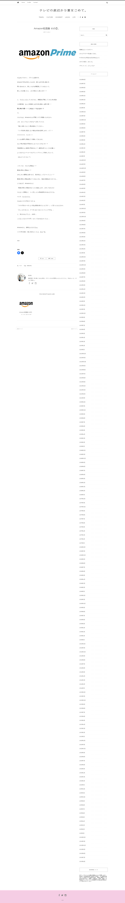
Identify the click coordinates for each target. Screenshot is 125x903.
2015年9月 (82, 607)
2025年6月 (82, 136)
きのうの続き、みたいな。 (86, 61)
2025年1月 (82, 156)
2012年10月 (82, 748)
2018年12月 (82, 450)
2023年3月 (82, 244)
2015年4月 (82, 627)
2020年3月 (82, 390)
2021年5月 (82, 333)
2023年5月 (82, 236)
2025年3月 (82, 148)
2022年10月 (82, 265)
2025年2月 (82, 152)
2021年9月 (82, 317)
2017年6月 (82, 523)
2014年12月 (82, 644)
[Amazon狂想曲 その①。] (26, 304)
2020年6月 (82, 377)
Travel (41, 17)
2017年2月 (82, 539)
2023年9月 (82, 220)
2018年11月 (82, 454)
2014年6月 (82, 668)
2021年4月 (82, 337)
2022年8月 (82, 273)
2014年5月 (82, 672)
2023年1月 (82, 253)
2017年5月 (82, 527)
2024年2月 (82, 200)
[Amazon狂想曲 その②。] (47, 54)
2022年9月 (82, 269)
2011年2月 (82, 829)
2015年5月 (82, 623)
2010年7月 (82, 857)
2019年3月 (82, 438)
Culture (50, 17)
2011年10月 (82, 797)
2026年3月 (82, 99)
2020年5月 (82, 382)
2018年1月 (82, 494)
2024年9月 (82, 172)
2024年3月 (82, 196)
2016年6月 (82, 571)
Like (43, 258)
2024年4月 (82, 192)
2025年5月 (82, 140)
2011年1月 (81, 833)
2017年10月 (82, 506)
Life (73, 17)
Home (23, 2)
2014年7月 (82, 664)
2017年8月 (82, 515)
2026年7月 (82, 83)
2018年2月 (82, 490)
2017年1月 (82, 543)
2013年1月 (82, 736)
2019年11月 (82, 406)
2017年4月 (82, 531)
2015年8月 (82, 611)
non (20, 265)
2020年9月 (82, 365)
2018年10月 (82, 458)
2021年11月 (82, 309)
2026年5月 (82, 91)
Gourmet (58, 17)
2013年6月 (82, 716)
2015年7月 (82, 615)
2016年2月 (82, 587)
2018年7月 (82, 470)
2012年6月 (82, 764)
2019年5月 (82, 430)
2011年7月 (82, 809)
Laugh (67, 17)
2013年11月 (82, 696)
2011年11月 (82, 793)
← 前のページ (19, 328)
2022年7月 (82, 277)
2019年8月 (82, 418)
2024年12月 (82, 160)
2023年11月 (82, 212)
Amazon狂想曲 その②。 (47, 28)
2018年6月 (82, 474)
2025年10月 (82, 120)
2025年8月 (82, 128)
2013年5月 (82, 720)
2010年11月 (82, 841)
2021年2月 (82, 345)
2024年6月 (82, 184)
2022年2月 (82, 297)
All (21, 314)
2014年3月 (82, 680)
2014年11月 (82, 648)
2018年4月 (82, 482)
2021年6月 (82, 329)
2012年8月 (82, 756)
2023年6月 (82, 232)
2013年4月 (82, 724)
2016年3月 (82, 583)
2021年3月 (82, 341)
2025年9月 (82, 124)
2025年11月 (82, 116)
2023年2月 (82, 249)
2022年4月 (82, 289)
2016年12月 (82, 547)
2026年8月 (82, 79)
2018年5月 (82, 478)
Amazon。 (29, 265)
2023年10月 (82, 216)
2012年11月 (82, 744)
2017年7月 (82, 519)
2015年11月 (82, 599)
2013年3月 (82, 728)
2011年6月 (82, 813)
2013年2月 (82, 732)
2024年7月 (82, 180)
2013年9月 (82, 704)
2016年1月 (82, 591)
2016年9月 (82, 559)
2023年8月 (82, 224)
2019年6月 (82, 426)
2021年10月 (82, 313)
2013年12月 (82, 692)
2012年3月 (82, 777)
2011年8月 (82, 805)
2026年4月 (82, 95)
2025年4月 (82, 144)
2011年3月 (82, 825)
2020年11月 (82, 357)
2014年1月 (82, 688)
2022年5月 (82, 285)
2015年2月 (82, 635)
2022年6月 (82, 281)
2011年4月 (82, 821)
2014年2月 (82, 684)
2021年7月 (82, 325)
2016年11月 (82, 551)
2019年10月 (82, 410)
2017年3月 (82, 535)
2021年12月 (82, 305)
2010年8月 (82, 853)
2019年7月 (82, 422)
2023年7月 (82, 228)
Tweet (51, 258)
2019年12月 (82, 402)
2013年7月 (82, 712)
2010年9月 (82, 849)
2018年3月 (82, 486)
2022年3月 (82, 293)
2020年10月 (82, 361)
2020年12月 (82, 353)
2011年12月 (82, 789)
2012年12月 (82, 740)
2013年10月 (82, 700)
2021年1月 (82, 349)
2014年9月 (82, 656)
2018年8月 (82, 466)
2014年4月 (82, 676)
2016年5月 (82, 575)
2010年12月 (82, 837)
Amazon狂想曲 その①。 (26, 312)
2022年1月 (82, 301)
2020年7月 (82, 373)
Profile (29, 2)
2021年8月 (82, 321)
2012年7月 (82, 760)
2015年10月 (82, 603)
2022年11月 (82, 261)
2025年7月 (82, 132)
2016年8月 (82, 563)
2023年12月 (82, 208)
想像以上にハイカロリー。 (86, 49)
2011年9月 (82, 801)
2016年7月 (82, 567)
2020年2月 (82, 394)
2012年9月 (82, 752)
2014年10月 (82, 652)
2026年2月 (82, 103)
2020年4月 (82, 386)
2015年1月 (82, 639)
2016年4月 (82, 579)
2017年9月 (82, 510)
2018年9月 (82, 462)
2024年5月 (82, 188)
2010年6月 (82, 861)
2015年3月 (82, 631)
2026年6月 (82, 87)
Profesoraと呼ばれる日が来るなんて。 (90, 57)
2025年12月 (82, 111)
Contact (35, 2)
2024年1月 (82, 204)
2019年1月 (82, 446)
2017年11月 (82, 502)
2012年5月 (82, 768)
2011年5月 (82, 817)
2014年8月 (82, 660)
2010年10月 (82, 845)
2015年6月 (82, 619)
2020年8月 (82, 369)
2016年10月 (82, 555)
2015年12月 (82, 595)
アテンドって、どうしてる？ (87, 65)
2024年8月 (82, 176)
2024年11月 (82, 164)
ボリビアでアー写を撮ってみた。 (88, 53)
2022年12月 (82, 257)
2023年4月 (82, 240)
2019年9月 (82, 414)
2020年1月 (82, 398)
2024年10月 (82, 168)
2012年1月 (82, 785)
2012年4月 (82, 772)
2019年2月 (82, 442)
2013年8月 (82, 708)
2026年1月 (82, 107)
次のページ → (74, 328)
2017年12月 (82, 498)
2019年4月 (82, 434)
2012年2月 (82, 781)
